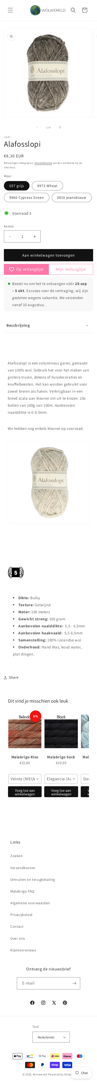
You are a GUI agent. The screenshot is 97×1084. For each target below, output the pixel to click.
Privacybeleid (21, 914)
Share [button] (14, 677)
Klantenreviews (23, 950)
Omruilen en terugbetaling (32, 879)
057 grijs (16, 185)
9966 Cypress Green (26, 197)
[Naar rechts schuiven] (60, 127)
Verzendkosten (43, 163)
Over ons (17, 938)
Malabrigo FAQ (22, 891)
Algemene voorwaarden (30, 903)
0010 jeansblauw (71, 197)
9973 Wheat (47, 185)
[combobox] (24, 779)
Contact (17, 926)
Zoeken (16, 855)
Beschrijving (18, 325)
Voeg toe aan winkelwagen (25, 792)
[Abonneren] (74, 983)
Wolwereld (40, 1074)
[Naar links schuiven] (37, 127)
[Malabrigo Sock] (61, 731)
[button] (10, 10)
